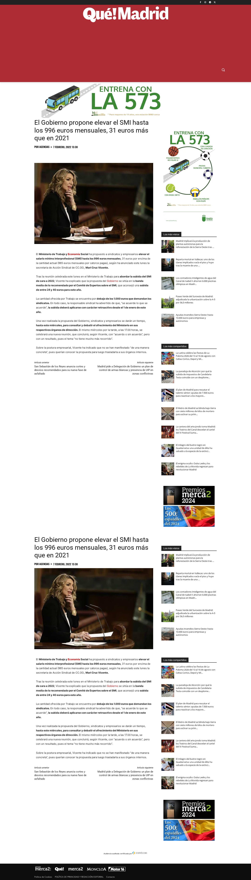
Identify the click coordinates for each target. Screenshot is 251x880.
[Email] (84, 154)
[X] (215, 2)
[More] (92, 154)
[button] (223, 70)
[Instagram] (205, 2)
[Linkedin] (77, 154)
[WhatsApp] (61, 154)
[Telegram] (210, 2)
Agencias (44, 147)
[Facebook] (201, 2)
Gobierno (112, 281)
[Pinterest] (53, 154)
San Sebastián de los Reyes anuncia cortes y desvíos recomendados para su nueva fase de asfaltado (60, 370)
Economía (74, 254)
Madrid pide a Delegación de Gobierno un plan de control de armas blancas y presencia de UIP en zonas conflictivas (125, 370)
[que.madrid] (125, 14)
